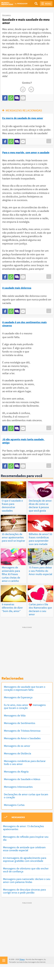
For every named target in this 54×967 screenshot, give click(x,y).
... (49, 141)
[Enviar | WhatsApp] (11, 98)
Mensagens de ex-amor (17, 746)
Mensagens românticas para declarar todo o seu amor (25, 762)
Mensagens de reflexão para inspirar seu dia (25, 838)
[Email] (23, 98)
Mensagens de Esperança (18, 697)
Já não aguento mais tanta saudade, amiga (23, 441)
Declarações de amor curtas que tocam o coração (26, 796)
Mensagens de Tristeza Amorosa (22, 730)
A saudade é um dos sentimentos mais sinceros (24, 323)
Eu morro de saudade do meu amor (22, 118)
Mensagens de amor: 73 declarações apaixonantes (23, 827)
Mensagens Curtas (14, 805)
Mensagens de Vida (15, 715)
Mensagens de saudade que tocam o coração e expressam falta (24, 688)
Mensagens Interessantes (18, 786)
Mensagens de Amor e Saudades (22, 738)
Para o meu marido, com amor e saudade (25, 152)
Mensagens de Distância (17, 753)
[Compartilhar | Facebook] (5, 98)
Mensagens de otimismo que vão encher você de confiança (26, 870)
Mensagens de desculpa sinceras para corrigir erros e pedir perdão (24, 891)
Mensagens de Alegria (16, 771)
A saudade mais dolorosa (16, 288)
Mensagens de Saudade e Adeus (22, 779)
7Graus (22, 959)
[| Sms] (17, 98)
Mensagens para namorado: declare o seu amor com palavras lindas (26, 880)
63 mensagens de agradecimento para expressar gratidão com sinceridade (24, 859)
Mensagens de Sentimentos (19, 723)
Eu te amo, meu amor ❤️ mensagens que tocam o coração (25, 706)
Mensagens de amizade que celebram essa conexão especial (24, 849)
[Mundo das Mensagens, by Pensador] (14, 3)
